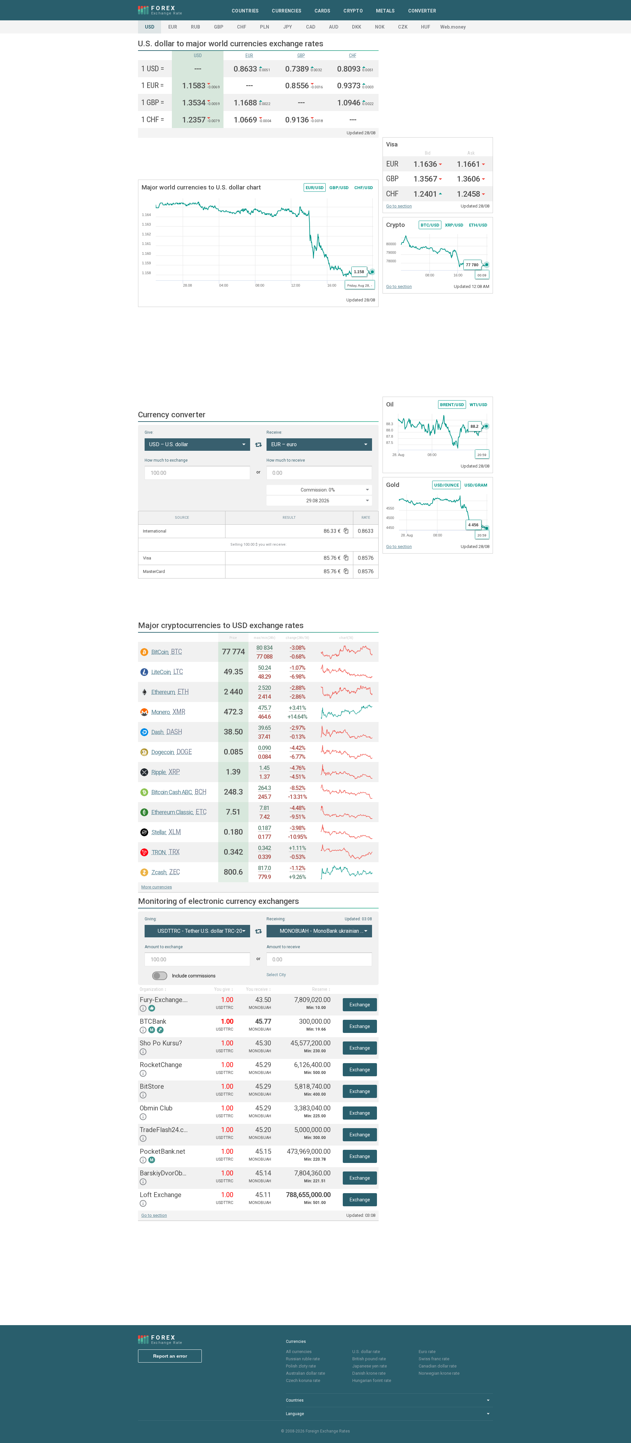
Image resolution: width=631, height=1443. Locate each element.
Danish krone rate (369, 1373)
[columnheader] (178, 637)
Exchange (360, 1004)
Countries (245, 10)
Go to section (154, 1215)
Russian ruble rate (303, 1358)
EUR (172, 27)
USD (149, 27)
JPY (287, 27)
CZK (403, 27)
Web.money (453, 27)
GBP (218, 27)
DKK (356, 27)
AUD (334, 27)
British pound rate (369, 1358)
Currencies (286, 10)
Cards (322, 10)
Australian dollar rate (305, 1373)
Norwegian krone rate (439, 1373)
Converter (422, 10)
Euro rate (427, 1351)
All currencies (299, 1351)
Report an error (170, 1356)
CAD (311, 27)
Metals (385, 10)
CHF (241, 27)
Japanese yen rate (369, 1366)
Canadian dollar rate (437, 1366)
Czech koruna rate (303, 1380)
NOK (380, 27)
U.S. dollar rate (366, 1351)
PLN (264, 27)
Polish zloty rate (301, 1366)
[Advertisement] (258, 159)
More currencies (156, 887)
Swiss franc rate (434, 1358)
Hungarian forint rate (371, 1380)
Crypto (353, 10)
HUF (425, 27)
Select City (276, 975)
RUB (195, 27)
